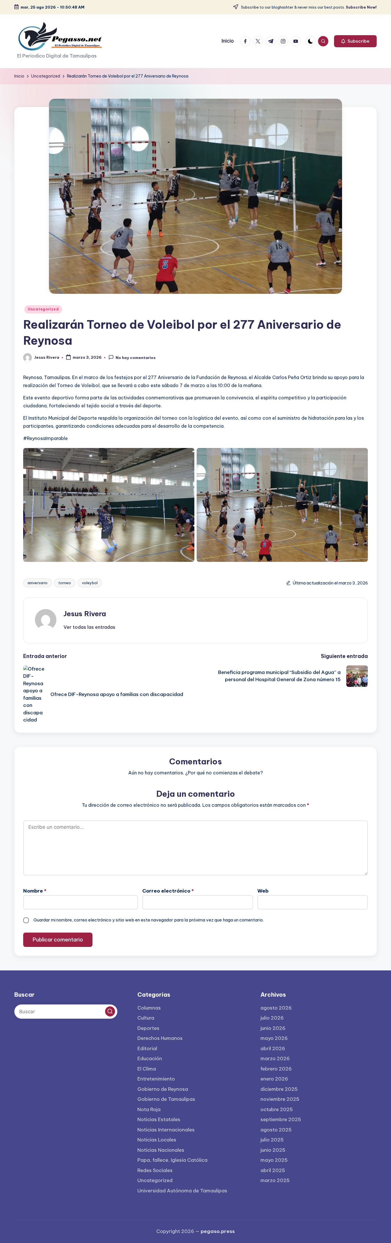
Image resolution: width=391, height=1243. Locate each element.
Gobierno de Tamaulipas (166, 1099)
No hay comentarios (136, 357)
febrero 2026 (276, 1069)
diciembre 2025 (279, 1089)
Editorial (147, 1048)
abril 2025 (272, 1170)
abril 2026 (272, 1048)
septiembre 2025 (280, 1119)
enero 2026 (274, 1079)
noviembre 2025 (279, 1099)
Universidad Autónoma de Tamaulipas (182, 1191)
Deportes (148, 1028)
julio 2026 (272, 1018)
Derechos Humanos (160, 1038)
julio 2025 (272, 1140)
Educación (149, 1058)
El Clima (146, 1069)
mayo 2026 (274, 1038)
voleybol (90, 582)
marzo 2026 (275, 1058)
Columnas (149, 1008)
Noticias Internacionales (166, 1130)
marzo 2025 (275, 1180)
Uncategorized (43, 309)
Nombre (34, 891)
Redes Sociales (155, 1170)
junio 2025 (272, 1150)
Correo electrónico (168, 891)
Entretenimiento (156, 1079)
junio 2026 (272, 1028)
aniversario (37, 582)
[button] (355, 41)
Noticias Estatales (158, 1119)
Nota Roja (149, 1109)
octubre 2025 (276, 1109)
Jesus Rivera (85, 613)
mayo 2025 (274, 1160)
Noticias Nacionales (160, 1150)
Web (262, 891)
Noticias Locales (156, 1140)
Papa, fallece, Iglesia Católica (172, 1160)
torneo (64, 582)
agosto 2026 (276, 1008)
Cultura (145, 1018)
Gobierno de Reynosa (162, 1089)
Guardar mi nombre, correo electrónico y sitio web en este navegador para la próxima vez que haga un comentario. (148, 920)
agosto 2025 (276, 1130)
